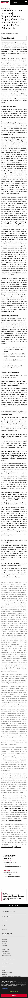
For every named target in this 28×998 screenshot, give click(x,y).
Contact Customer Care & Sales (8, 959)
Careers (3, 970)
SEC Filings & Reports (6, 955)
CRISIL (3, 925)
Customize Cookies (14, 991)
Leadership (4, 974)
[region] (14, 987)
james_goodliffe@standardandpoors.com (13, 876)
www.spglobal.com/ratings (13, 808)
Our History (4, 941)
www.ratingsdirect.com (20, 810)
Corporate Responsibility (7, 972)
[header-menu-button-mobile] (25, 2)
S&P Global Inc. (7, 933)
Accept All (14, 995)
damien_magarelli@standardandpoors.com (13, 866)
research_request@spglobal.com (11, 847)
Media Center (5, 921)
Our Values (4, 939)
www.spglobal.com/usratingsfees (12, 820)
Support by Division (6, 961)
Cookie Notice (5, 988)
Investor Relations (5, 949)
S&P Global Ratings (8, 911)
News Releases (5, 951)
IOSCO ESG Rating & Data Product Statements (11, 976)
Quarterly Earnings (6, 953)
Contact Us (4, 929)
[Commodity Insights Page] (16, 905)
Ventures (4, 943)
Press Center (4, 945)
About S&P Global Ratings (7, 916)
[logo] (5, 2)
